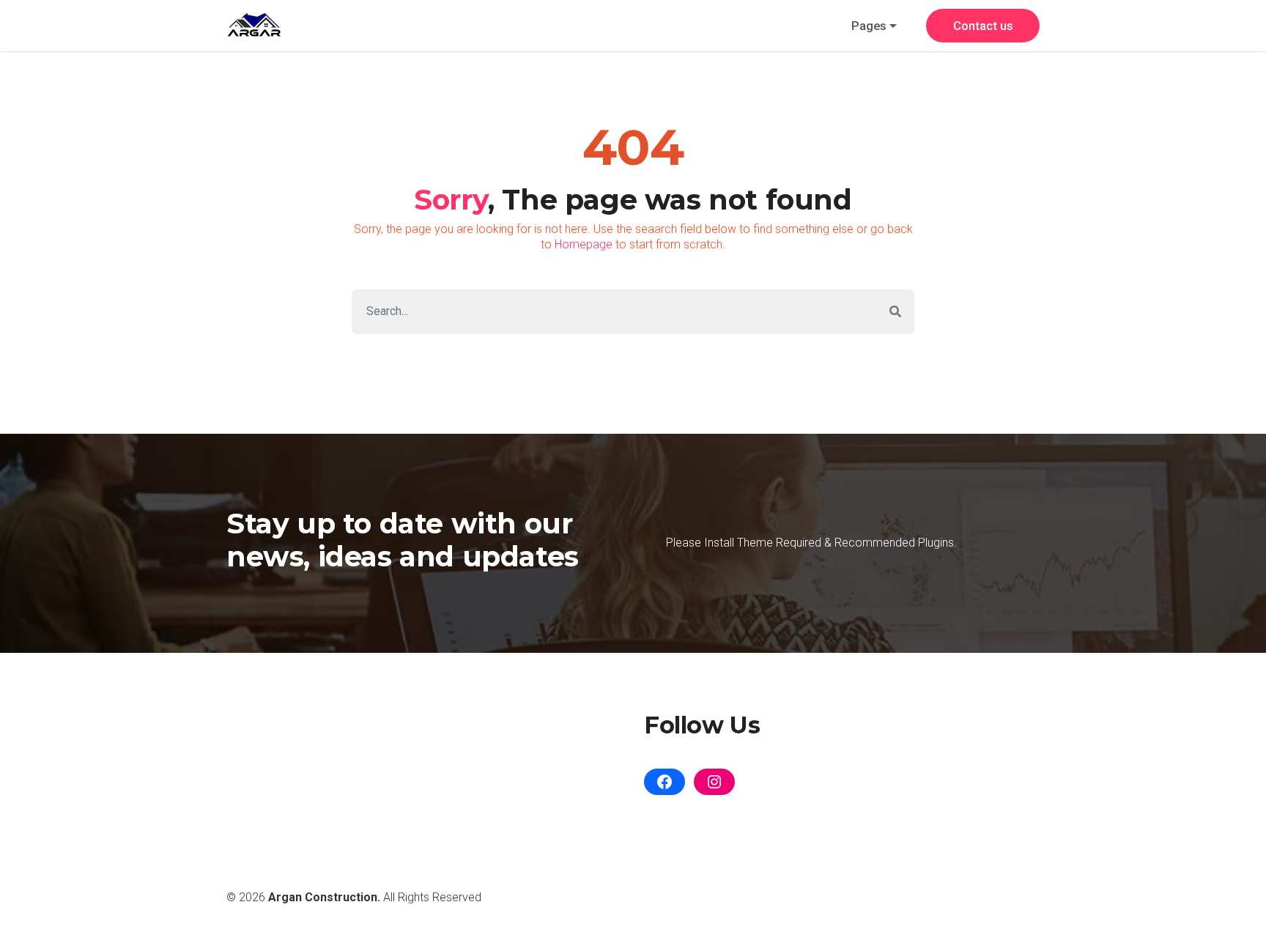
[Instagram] (714, 782)
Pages (868, 25)
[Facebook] (664, 782)
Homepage (583, 244)
